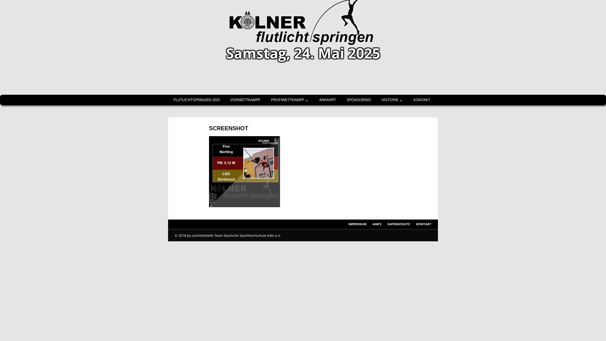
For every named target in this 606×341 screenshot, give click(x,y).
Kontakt (422, 100)
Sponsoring (359, 100)
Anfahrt (327, 100)
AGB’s (377, 224)
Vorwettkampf (245, 100)
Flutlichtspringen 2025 (197, 100)
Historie (390, 100)
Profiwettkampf (287, 100)
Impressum (357, 224)
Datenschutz (399, 224)
